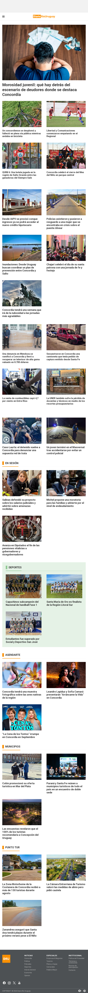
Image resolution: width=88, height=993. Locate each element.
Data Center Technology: (83, 991)
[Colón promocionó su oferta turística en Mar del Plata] (21, 767)
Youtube (19, 982)
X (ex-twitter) (14, 982)
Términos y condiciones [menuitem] (73, 962)
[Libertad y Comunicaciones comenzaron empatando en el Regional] (66, 114)
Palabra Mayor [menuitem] (52, 970)
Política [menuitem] (27, 961)
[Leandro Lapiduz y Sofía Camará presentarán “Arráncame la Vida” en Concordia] (66, 675)
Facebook (4, 982)
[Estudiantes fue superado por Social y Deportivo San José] (23, 623)
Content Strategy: (78, 990)
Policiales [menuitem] (27, 964)
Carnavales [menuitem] (51, 967)
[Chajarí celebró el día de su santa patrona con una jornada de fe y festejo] (66, 248)
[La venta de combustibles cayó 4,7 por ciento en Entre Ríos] (21, 382)
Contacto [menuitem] (72, 970)
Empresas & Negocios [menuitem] (54, 958)
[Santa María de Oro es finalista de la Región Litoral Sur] (64, 586)
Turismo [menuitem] (50, 961)
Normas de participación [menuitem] (73, 966)
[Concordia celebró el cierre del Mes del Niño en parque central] (66, 156)
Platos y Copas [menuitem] (52, 964)
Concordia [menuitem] (28, 958)
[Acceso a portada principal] (44, 16)
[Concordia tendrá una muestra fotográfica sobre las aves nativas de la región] (21, 675)
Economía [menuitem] (28, 973)
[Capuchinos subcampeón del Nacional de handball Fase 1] (23, 586)
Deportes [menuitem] (27, 967)
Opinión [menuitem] (27, 975)
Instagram (9, 982)
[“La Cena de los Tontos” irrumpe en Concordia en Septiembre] (21, 717)
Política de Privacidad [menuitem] (76, 958)
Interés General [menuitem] (30, 970)
